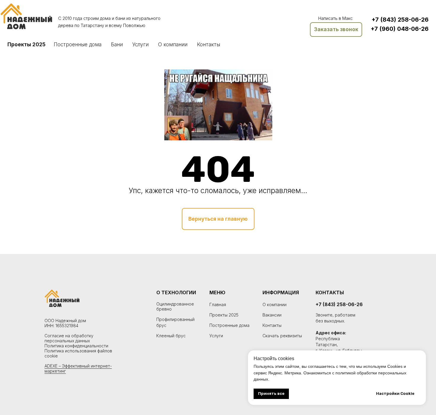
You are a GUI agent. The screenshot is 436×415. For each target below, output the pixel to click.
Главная (217, 305)
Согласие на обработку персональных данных (68, 338)
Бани (117, 44)
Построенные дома (77, 44)
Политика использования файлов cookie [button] (78, 353)
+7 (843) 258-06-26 (400, 19)
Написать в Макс (335, 18)
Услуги (140, 44)
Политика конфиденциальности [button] (76, 345)
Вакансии (271, 315)
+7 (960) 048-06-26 (400, 28)
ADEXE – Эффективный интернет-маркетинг (78, 368)
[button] (336, 29)
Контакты (208, 44)
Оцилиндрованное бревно (175, 306)
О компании (172, 44)
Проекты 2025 (26, 44)
